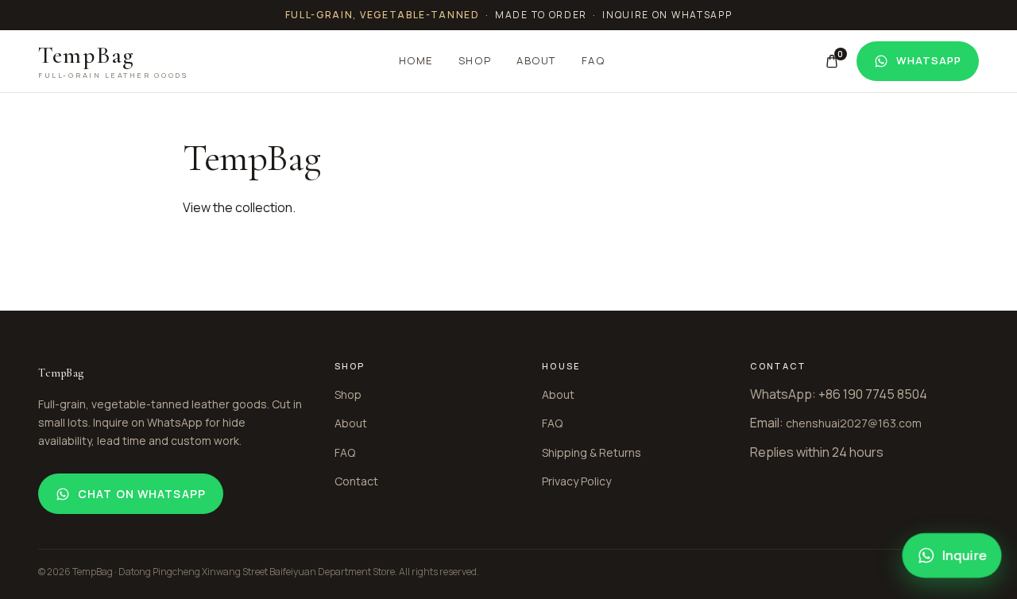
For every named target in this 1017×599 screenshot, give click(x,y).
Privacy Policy (576, 481)
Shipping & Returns (591, 452)
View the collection (237, 207)
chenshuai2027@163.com (854, 423)
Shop (474, 60)
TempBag (113, 61)
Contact (356, 481)
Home (416, 60)
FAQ (593, 60)
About (536, 60)
